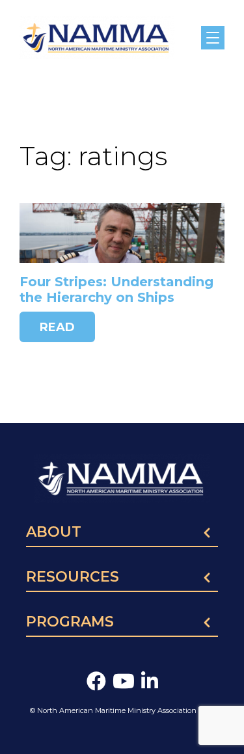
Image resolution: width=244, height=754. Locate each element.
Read (57, 327)
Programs (70, 622)
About (53, 533)
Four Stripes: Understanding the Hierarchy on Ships (116, 289)
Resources (72, 578)
